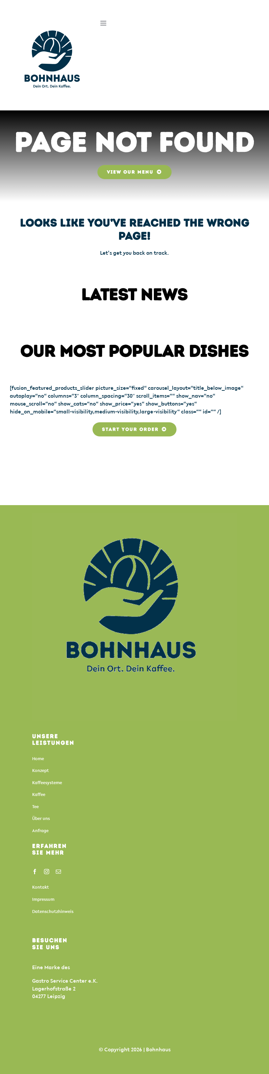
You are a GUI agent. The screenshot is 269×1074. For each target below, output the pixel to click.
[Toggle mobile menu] (103, 23)
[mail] (58, 871)
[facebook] (34, 871)
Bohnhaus (158, 1049)
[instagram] (46, 871)
